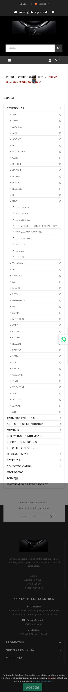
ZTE (14, 412)
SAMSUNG (17, 350)
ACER (15, 133)
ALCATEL (17, 127)
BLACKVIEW (19, 152)
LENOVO (17, 275)
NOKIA (15, 313)
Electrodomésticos (22, 442)
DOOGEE (17, 164)
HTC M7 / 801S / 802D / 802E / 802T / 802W (36, 226)
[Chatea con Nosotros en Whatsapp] (63, 339)
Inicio (8, 97)
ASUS (15, 121)
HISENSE (17, 189)
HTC (14, 201)
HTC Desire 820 (22, 213)
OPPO (15, 325)
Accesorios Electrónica (25, 424)
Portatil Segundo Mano (24, 436)
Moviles (13, 430)
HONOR (16, 183)
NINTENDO (18, 319)
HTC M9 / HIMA (23, 238)
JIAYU (15, 269)
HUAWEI (16, 176)
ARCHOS (16, 139)
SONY (15, 356)
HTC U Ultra (21, 244)
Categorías (15, 108)
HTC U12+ (20, 257)
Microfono (15, 472)
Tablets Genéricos (21, 418)
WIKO (15, 393)
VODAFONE (18, 387)
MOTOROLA (18, 300)
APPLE (15, 114)
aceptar (32, 687)
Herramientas (17, 454)
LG (13, 282)
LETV (15, 294)
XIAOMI (16, 406)
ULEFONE (17, 375)
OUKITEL (17, 337)
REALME (17, 344)
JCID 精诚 (13, 478)
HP (13, 195)
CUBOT (16, 158)
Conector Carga (19, 466)
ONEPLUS (17, 331)
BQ (13, 145)
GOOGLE (17, 170)
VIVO (15, 381)
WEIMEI (16, 399)
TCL (14, 362)
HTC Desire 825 (22, 220)
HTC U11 (19, 251)
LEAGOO (17, 288)
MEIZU (15, 306)
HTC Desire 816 (22, 207)
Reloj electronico (21, 448)
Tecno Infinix (18, 263)
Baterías (13, 460)
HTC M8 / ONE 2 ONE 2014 (28, 232)
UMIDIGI (16, 368)
